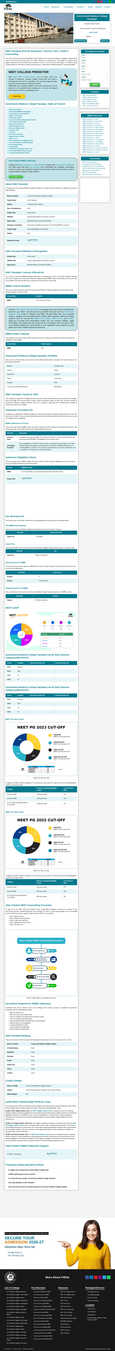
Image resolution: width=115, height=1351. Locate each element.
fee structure (35, 167)
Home (46, 7)
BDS (42, 318)
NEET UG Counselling (89, 162)
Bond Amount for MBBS (16, 134)
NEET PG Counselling (89, 172)
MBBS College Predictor (90, 97)
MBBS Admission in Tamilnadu (92, 131)
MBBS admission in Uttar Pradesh (31, 165)
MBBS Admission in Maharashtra (93, 133)
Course (84, 77)
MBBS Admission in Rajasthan (92, 125)
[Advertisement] (41, 500)
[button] (56, 7)
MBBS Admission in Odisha (91, 137)
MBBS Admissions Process (16, 126)
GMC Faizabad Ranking (15, 144)
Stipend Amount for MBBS (16, 136)
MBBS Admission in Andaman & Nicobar (95, 150)
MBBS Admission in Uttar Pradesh (93, 127)
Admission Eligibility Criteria (17, 128)
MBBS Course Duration (15, 115)
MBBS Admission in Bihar (90, 119)
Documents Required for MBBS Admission (21, 142)
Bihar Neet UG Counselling (91, 170)
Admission (55, 7)
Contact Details (13, 146)
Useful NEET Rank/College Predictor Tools (21, 148)
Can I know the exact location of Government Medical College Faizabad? (31, 1178)
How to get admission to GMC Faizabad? (21, 1182)
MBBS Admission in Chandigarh (92, 142)
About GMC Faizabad (15, 109)
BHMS (54, 318)
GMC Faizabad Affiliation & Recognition (20, 111)
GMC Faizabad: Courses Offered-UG (19, 113)
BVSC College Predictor (89, 101)
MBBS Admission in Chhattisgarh (93, 139)
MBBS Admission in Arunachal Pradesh (95, 148)
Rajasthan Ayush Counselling (91, 174)
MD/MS (70, 318)
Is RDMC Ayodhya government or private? (21, 1174)
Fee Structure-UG (14, 130)
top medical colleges (64, 165)
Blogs (90, 7)
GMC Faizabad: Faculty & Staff (17, 122)
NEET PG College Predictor (91, 103)
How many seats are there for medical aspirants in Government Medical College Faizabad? (37, 1187)
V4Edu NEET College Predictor (24, 77)
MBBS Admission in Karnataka (92, 121)
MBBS (36, 318)
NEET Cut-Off (13, 138)
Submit (95, 84)
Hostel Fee (12, 132)
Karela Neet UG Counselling (91, 164)
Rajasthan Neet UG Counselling (92, 166)
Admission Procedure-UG (16, 124)
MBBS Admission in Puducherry (92, 135)
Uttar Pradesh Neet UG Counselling (93, 168)
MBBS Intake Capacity (15, 117)
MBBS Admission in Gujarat (91, 146)
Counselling (68, 7)
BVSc (60, 318)
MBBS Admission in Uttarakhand (93, 144)
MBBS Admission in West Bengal (92, 129)
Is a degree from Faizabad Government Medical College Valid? (28, 1170)
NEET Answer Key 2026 (90, 105)
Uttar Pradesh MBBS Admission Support (20, 150)
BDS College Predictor (89, 99)
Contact (107, 7)
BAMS (48, 318)
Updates (98, 7)
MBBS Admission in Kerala (91, 123)
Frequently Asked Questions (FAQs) (19, 152)
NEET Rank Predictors (89, 95)
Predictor (80, 7)
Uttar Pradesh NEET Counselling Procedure (21, 140)
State (83, 71)
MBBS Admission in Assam (91, 152)
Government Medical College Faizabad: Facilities (22, 120)
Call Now (33, 240)
